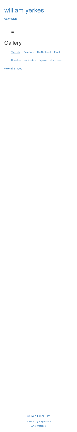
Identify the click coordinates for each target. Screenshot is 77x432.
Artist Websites (38, 425)
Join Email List (40, 415)
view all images (13, 68)
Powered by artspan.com (39, 421)
